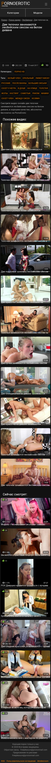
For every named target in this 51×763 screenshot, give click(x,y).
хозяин (36, 98)
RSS (3, 761)
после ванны (19, 83)
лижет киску (42, 78)
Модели (37, 12)
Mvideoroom (42, 761)
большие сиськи (37, 83)
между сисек (22, 98)
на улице (32, 88)
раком (35, 93)
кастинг (14, 93)
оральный (28, 78)
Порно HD (19, 71)
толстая (43, 88)
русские (5, 83)
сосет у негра (8, 88)
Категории (13, 12)
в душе (21, 88)
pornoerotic (15, 3)
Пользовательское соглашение (21, 761)
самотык (25, 93)
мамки (45, 93)
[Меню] (46, 4)
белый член (14, 78)
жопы (4, 93)
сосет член (7, 98)
